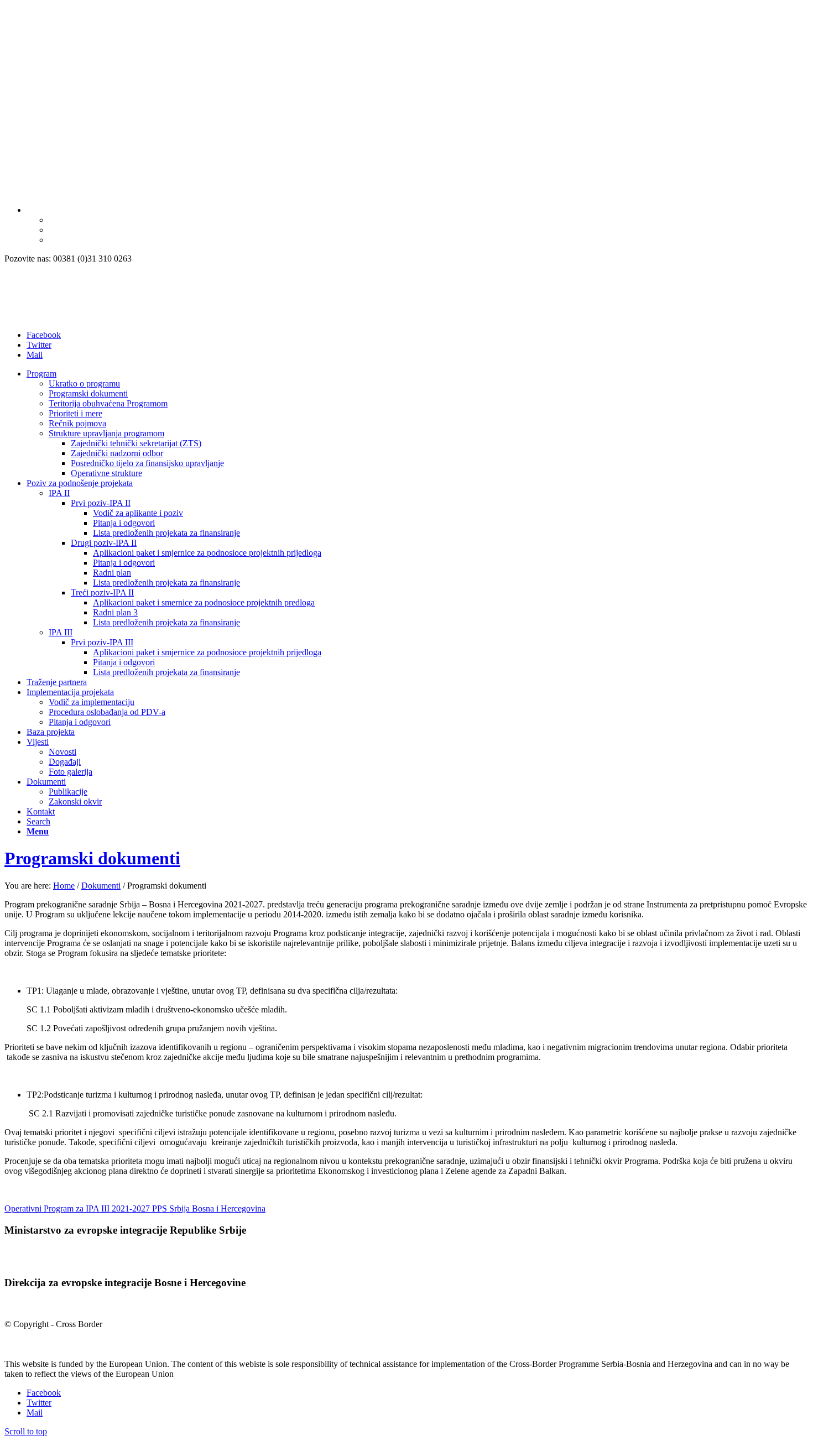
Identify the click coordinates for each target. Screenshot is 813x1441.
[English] (54, 219)
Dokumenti (101, 885)
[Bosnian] (32, 210)
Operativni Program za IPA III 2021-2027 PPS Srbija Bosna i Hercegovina (134, 1208)
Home (64, 885)
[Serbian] (54, 229)
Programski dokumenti (92, 858)
